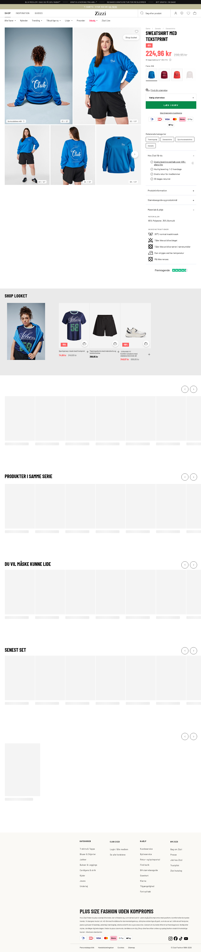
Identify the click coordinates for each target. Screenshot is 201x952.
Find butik (144, 864)
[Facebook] (176, 938)
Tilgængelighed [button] (147, 886)
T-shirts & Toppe (87, 848)
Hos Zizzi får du (155, 155)
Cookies (121, 947)
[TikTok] (181, 938)
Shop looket (131, 37)
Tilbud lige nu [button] (52, 20)
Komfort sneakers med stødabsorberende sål (128, 355)
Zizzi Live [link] (106, 20)
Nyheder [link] (24, 20)
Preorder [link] (81, 20)
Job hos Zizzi (176, 860)
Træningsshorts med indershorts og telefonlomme (103, 352)
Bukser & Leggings (88, 864)
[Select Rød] (177, 74)
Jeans (82, 880)
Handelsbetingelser (106, 947)
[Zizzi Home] (100, 12)
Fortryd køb (145, 891)
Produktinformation (157, 190)
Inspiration (23, 13)
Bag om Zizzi (176, 849)
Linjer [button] (67, 20)
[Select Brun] (190, 74)
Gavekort (144, 875)
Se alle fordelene (117, 854)
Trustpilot (174, 865)
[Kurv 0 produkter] (195, 13)
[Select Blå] (151, 74)
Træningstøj (152, 139)
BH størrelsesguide (149, 870)
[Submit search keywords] (142, 13)
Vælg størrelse (157, 97)
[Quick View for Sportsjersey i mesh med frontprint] (84, 343)
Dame (148, 28)
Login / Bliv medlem (119, 849)
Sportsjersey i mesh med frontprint (72, 351)
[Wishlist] (136, 31)
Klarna (143, 880)
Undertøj (84, 886)
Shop (8, 13)
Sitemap (131, 947)
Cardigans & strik (88, 870)
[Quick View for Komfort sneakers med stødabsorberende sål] (146, 343)
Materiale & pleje (155, 209)
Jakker (83, 859)
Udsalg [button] (92, 20)
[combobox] (154, 13)
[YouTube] (186, 938)
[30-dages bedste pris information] (170, 60)
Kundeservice (146, 848)
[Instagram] (170, 938)
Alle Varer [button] (9, 20)
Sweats (158, 28)
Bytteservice (146, 854)
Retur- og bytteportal (150, 859)
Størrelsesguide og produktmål (162, 200)
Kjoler (82, 875)
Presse (173, 854)
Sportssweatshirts (184, 139)
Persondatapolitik (87, 947)
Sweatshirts (170, 28)
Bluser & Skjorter (88, 854)
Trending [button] (36, 20)
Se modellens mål (15, 121)
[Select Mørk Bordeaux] (164, 74)
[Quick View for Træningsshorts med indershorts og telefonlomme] (115, 343)
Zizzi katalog (176, 870)
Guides (39, 13)
